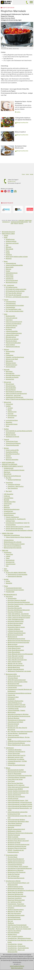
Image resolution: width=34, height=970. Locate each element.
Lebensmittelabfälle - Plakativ (16, 710)
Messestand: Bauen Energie (16, 646)
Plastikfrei (9, 254)
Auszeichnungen (10, 564)
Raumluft (6, 505)
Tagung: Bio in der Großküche (16, 796)
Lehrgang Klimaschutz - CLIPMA (17, 761)
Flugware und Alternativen (13, 323)
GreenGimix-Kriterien (14, 484)
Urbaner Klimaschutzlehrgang (16, 765)
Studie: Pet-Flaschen (14, 874)
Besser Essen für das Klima (15, 892)
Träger (8, 558)
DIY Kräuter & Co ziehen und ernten (16, 289)
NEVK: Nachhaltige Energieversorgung (19, 716)
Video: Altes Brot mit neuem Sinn (17, 659)
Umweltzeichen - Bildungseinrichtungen (19, 938)
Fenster (8, 271)
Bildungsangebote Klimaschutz (17, 772)
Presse (16, 223)
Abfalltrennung (10, 239)
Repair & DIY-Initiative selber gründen (17, 256)
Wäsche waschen (11, 434)
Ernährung (7, 496)
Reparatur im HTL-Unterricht (16, 785)
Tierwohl (6, 439)
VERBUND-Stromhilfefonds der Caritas (19, 741)
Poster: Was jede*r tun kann (15, 656)
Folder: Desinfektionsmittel (15, 619)
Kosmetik (6, 369)
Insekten (8, 406)
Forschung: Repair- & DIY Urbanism (18, 866)
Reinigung (7, 507)
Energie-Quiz (11, 695)
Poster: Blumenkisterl (14, 652)
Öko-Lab (10, 921)
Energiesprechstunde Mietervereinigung (19, 693)
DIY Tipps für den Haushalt (13, 295)
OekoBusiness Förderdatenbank (17, 925)
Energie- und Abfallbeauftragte (17, 906)
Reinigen (8, 456)
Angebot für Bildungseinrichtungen (14, 470)
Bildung (8, 768)
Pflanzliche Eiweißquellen (13, 343)
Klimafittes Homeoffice (13, 454)
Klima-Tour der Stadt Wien (15, 783)
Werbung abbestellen (12, 459)
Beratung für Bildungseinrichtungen (14, 544)
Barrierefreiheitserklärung (19, 222)
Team (5, 569)
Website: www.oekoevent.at (16, 665)
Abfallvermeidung (11, 241)
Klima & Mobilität (11, 388)
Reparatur (9, 258)
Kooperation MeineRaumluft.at (17, 706)
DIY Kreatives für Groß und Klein (15, 291)
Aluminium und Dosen (12, 243)
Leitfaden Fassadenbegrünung (17, 633)
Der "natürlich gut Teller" (15, 902)
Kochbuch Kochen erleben (15, 623)
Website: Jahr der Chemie (15, 663)
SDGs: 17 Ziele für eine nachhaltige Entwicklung (19, 399)
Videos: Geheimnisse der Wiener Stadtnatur (18, 537)
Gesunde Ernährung (11, 325)
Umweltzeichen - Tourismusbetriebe (18, 948)
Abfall (5, 237)
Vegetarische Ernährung (13, 346)
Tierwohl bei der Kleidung (13, 443)
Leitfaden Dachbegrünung (15, 631)
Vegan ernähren (10, 344)
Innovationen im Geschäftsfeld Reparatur (20, 868)
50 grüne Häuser (12, 857)
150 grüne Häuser (13, 678)
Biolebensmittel (10, 316)
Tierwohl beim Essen (12, 441)
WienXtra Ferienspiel (14, 835)
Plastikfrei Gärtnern (11, 365)
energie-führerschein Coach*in (16, 755)
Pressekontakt (10, 592)
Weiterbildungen (9, 515)
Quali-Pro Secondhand (14, 930)
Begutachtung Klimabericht (16, 859)
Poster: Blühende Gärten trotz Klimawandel (20, 654)
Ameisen (10, 408)
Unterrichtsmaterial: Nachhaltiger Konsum (20, 806)
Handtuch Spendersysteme (16, 909)
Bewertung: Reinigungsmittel (16, 900)
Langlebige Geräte (13, 708)
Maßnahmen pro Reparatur (15, 870)
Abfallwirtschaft (8, 468)
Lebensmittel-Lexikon (12, 335)
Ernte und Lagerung (11, 318)
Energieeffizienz (8, 498)
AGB (30, 222)
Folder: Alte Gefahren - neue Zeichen (18, 614)
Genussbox (11, 907)
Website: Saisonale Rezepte (16, 669)
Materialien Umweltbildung (12, 535)
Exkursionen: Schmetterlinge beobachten (20, 775)
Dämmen (8, 269)
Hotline (8, 581)
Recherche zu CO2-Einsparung (16, 872)
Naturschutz (7, 402)
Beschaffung (7, 474)
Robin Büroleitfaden (13, 932)
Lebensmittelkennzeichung (14, 333)
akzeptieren (17, 964)
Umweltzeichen (8, 511)
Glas (7, 245)
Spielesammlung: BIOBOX (15, 789)
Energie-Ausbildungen (12, 517)
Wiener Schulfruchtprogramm (16, 839)
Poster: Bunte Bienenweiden (16, 650)
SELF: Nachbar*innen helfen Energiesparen (20, 731)
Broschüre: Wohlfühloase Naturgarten (19, 610)
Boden (8, 353)
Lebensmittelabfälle (12, 331)
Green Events (8, 503)
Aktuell (6, 235)
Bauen (6, 261)
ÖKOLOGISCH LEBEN (8, 233)
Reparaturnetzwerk (13, 724)
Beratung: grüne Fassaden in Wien (17, 682)
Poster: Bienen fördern (14, 648)
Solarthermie (9, 278)
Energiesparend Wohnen (15, 864)
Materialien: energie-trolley (15, 757)
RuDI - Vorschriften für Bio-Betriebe (18, 927)
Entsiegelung (9, 355)
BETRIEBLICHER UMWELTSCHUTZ (12, 466)
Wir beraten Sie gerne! (8, 232)
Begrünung (7, 472)
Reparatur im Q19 (13, 726)
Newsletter (9, 583)
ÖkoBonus (11, 923)
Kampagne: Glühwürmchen (15, 621)
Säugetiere (9, 422)
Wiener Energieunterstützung (16, 743)
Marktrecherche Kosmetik (15, 635)
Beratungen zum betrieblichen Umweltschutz (21, 890)
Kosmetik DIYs (10, 373)
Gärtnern (6, 349)
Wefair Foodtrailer (13, 837)
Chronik (6, 570)
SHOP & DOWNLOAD (8, 462)
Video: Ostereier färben (14, 661)
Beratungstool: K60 (13, 683)
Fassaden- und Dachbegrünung (15, 357)
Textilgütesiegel (10, 433)
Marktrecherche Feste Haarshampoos (19, 640)
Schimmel (9, 457)
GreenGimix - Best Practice (15, 486)
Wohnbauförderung (11, 282)
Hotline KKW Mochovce (15, 703)
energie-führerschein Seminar (14, 528)
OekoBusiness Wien (9, 502)
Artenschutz (9, 404)
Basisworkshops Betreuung (16, 888)
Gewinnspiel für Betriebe (15, 576)
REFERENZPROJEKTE (10, 594)
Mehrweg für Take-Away (15, 911)
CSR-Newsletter (8, 494)
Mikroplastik (9, 249)
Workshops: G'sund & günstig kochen (18, 844)
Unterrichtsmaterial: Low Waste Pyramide (20, 804)
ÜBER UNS (5, 550)
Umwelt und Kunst (13, 798)
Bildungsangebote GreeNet (16, 770)
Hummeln (10, 413)
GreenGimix (9, 482)
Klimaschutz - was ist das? (13, 395)
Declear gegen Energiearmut (16, 861)
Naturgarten (9, 361)
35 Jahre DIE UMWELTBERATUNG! (16, 572)
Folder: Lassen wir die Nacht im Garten (19, 617)
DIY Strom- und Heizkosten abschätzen (17, 297)
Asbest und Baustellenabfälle (14, 265)
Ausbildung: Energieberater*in (16, 751)
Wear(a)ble (11, 827)
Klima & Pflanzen (11, 389)
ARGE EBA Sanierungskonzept (17, 680)
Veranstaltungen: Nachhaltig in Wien (18, 821)
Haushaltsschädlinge (12, 452)
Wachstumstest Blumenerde (16, 878)
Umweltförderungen (10, 513)
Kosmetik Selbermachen (13, 375)
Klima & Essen (10, 384)
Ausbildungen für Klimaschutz (14, 397)
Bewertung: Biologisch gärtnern (17, 896)
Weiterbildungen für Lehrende (12, 542)
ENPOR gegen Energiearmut (16, 862)
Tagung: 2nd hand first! (14, 795)
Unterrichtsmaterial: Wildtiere (16, 819)
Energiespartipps (11, 301)
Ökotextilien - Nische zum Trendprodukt (19, 929)
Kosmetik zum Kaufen (12, 377)
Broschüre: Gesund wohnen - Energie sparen (20, 604)
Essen (5, 314)
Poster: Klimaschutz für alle (15, 658)
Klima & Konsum (10, 386)
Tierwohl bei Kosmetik (12, 445)
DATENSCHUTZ (6, 222)
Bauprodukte (9, 267)
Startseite (21, 220)
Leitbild (8, 556)
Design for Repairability (14, 773)
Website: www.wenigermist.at (16, 829)
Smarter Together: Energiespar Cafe (18, 791)
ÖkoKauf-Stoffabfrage (14, 479)
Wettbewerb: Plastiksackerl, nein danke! (19, 671)
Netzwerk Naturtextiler (14, 919)
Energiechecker (12, 687)
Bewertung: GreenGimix (15, 898)
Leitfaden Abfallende (14, 629)
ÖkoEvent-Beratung (13, 718)
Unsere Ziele (9, 554)
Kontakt (21, 223)
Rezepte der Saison (8, 7)
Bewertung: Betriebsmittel (15, 894)
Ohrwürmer (11, 417)
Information (9, 596)
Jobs (12, 223)
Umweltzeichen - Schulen (15, 944)
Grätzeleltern (11, 763)
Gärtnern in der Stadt (12, 359)
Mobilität (6, 500)
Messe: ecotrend (12, 644)
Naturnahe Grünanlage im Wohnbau (18, 714)
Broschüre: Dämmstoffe (15, 608)
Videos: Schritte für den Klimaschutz (16, 393)
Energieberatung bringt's (15, 685)
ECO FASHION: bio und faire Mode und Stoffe (19, 431)
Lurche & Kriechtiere (12, 420)
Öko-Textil (9, 491)
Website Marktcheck (14, 667)
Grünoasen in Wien (13, 697)
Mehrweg (8, 247)
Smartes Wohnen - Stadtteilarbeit (17, 733)
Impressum (28, 220)
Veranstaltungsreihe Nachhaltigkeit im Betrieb (19, 530)
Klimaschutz (7, 382)
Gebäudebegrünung (11, 273)
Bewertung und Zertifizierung (12, 476)
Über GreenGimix (13, 488)
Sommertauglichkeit (12, 280)
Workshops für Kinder (14, 842)
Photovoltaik (9, 277)
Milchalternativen (11, 337)
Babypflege (9, 371)
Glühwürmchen (12, 412)
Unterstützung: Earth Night (15, 722)
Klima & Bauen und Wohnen (14, 391)
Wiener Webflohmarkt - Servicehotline (19, 745)
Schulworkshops (9, 540)
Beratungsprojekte (11, 674)
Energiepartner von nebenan (16, 759)
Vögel (7, 426)
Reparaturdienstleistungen (11, 509)
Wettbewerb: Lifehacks (14, 831)
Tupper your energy (13, 735)
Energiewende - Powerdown (16, 904)
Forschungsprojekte (12, 855)
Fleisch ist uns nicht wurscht (14, 322)
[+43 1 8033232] (26, 3)
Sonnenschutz (10, 379)
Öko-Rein (8, 478)
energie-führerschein (14, 753)
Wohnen (6, 448)
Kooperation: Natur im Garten (16, 627)
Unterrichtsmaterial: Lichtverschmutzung (20, 802)
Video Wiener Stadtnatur (15, 823)
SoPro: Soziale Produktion (15, 936)
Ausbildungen (10, 748)
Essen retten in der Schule (15, 779)
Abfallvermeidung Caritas (15, 886)
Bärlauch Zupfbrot (20, 132)
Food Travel (11, 781)
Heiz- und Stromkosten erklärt (14, 311)
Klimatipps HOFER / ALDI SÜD (16, 704)
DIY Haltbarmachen (11, 287)
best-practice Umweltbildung (12, 546)
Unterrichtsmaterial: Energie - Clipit (18, 800)
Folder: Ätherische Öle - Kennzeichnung (19, 615)
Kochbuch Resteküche (14, 625)
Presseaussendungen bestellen (15, 590)
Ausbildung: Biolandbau (15, 749)
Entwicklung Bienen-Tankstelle (16, 777)
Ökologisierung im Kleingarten (16, 720)
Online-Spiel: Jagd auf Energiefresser (18, 787)
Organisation (7, 552)
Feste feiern (9, 320)
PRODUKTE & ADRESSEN (9, 464)
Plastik (8, 253)
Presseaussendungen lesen (14, 588)
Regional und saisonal (12, 339)
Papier (8, 251)
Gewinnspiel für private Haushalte (17, 574)
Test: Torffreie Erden (13, 876)
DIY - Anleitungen (9, 285)
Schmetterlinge (12, 415)
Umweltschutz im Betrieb (13, 881)
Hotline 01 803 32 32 (14, 676)
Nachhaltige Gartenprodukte (16, 915)
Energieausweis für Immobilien (15, 305)
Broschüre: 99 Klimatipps (15, 612)
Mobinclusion (12, 712)
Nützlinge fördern (11, 363)
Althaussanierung (11, 263)
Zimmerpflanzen (10, 367)
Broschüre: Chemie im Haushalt (17, 600)
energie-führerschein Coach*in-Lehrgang (18, 526)
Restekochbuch (12, 934)
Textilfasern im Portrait (12, 436)
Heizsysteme (9, 275)
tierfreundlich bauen (11, 424)
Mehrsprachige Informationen (12, 547)
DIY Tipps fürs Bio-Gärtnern (14, 293)
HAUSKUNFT (11, 699)
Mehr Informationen (17, 968)
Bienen (10, 410)
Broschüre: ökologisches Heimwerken (19, 602)
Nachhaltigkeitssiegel (14, 917)
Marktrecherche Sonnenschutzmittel (18, 642)
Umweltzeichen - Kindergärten (16, 946)
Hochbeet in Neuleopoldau (15, 701)
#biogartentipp (10, 351)
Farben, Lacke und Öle (12, 450)
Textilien (6, 429)
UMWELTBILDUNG (7, 533)
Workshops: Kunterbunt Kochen (17, 846)
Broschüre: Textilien (13, 606)
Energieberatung (11, 303)
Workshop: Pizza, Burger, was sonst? (18, 840)
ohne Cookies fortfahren (17, 966)
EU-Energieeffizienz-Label (13, 309)
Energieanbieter (10, 307)
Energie (6, 299)
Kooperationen (10, 560)
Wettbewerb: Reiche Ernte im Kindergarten (20, 833)
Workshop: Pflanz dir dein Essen (17, 848)
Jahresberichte (10, 562)
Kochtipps (9, 329)
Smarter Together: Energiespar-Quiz (18, 793)
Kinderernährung (11, 327)
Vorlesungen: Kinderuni (14, 825)
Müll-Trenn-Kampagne (14, 913)
